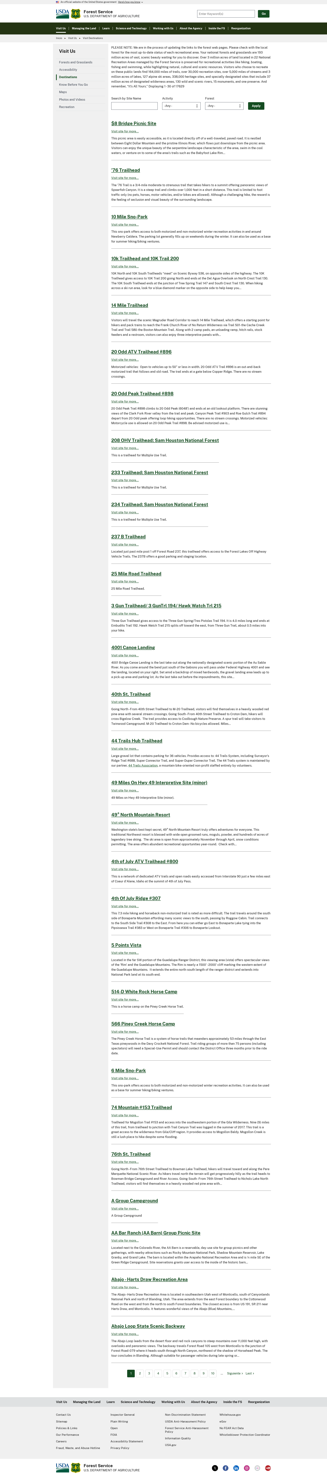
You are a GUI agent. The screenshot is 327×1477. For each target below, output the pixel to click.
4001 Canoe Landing (133, 647)
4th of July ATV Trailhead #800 (144, 861)
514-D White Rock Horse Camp (144, 991)
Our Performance (67, 1434)
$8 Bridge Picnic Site (133, 123)
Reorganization (259, 1402)
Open (114, 1428)
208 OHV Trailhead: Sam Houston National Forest (165, 440)
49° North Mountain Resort (140, 814)
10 (212, 1373)
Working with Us (173, 1402)
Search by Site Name (126, 98)
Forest (209, 98)
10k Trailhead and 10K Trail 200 (145, 258)
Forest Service (98, 11)
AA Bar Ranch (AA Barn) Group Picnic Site (155, 1232)
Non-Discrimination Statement (185, 1414)
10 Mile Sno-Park (129, 216)
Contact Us (63, 1414)
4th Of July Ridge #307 (136, 898)
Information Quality (178, 1438)
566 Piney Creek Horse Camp (143, 1023)
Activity (167, 98)
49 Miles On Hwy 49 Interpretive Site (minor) (159, 782)
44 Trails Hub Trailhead (136, 740)
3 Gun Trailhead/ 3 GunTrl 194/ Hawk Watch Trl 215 (166, 605)
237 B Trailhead (128, 536)
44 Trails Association (143, 765)
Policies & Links (66, 1428)
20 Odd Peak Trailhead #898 (142, 393)
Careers (61, 1441)
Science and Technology (138, 1402)
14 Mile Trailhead (129, 305)
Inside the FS (232, 1402)
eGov (223, 1421)
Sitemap (61, 1421)
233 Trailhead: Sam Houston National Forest (159, 472)
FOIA (114, 1434)
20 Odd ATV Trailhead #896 (141, 351)
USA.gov (170, 1445)
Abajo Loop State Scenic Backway (148, 1326)
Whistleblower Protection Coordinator (245, 1434)
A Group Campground (134, 1200)
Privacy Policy (120, 1448)
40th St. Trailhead (131, 694)
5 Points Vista (126, 945)
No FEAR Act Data (232, 1428)
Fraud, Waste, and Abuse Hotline (78, 1448)
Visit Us (72, 38)
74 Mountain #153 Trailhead (141, 1107)
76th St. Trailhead (131, 1154)
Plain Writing (119, 1421)
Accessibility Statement (127, 1441)
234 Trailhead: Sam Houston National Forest (159, 504)
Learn (111, 1402)
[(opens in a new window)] (215, 1468)
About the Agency (204, 1402)
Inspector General (123, 1414)
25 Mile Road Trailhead (136, 573)
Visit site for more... (125, 131)
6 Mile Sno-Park (128, 1070)
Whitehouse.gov (230, 1414)
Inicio (59, 38)
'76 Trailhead (125, 170)
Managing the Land (86, 1402)
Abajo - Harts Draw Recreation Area (149, 1279)
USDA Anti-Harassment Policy (185, 1421)
